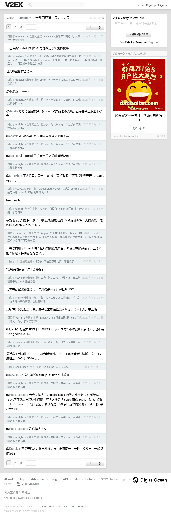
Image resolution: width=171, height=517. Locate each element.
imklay (19, 297)
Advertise (38, 479)
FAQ (77, 479)
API (65, 479)
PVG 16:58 (54, 506)
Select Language (29, 483)
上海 (43, 277)
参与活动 (139, 128)
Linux (43, 79)
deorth (13, 111)
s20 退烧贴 (62, 366)
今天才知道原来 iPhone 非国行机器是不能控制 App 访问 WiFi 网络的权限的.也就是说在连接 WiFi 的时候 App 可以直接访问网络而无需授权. (54, 236)
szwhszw (20, 277)
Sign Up (151, 5)
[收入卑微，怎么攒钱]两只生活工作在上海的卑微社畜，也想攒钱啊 (44, 299)
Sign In (162, 5)
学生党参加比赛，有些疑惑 (59, 261)
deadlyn (20, 79)
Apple (44, 233)
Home (140, 5)
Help (22, 479)
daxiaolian (134, 136)
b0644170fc (22, 36)
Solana (90, 479)
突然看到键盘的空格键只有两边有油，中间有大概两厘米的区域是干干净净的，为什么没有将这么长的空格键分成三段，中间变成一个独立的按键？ (54, 59)
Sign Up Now (139, 34)
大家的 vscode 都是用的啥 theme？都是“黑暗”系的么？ (44, 190)
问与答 (38, 261)
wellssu (19, 56)
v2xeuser (20, 233)
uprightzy (25, 17)
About (8, 479)
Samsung (48, 366)
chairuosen (21, 366)
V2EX (10, 17)
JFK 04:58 (82, 506)
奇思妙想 (44, 56)
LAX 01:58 (68, 506)
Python (43, 208)
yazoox (19, 188)
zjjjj (17, 261)
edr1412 (20, 317)
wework (19, 208)
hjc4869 (14, 375)
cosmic (13, 136)
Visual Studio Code (50, 188)
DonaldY (14, 448)
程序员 (45, 99)
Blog (53, 479)
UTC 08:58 (40, 506)
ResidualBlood (18, 395)
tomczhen (15, 175)
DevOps (48, 36)
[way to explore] (14, 4)
